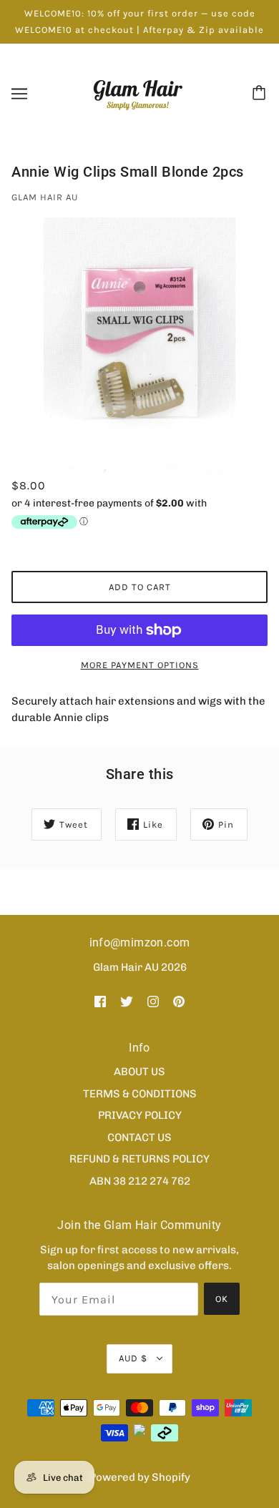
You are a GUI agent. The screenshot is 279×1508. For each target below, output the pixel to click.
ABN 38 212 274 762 (139, 1181)
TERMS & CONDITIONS (140, 1093)
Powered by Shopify (139, 1477)
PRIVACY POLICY (140, 1115)
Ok (221, 1298)
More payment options (140, 665)
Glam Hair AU (44, 197)
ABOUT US (139, 1071)
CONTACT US (139, 1137)
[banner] (137, 93)
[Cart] (261, 94)
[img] (100, 1000)
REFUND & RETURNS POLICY (139, 1158)
